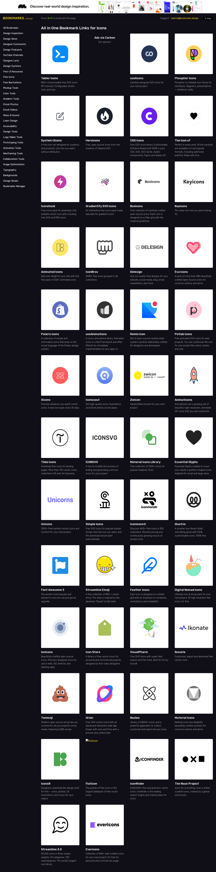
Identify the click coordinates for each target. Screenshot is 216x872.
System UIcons (51, 140)
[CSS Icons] (149, 116)
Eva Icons (181, 272)
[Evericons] (105, 825)
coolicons (136, 78)
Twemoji (47, 718)
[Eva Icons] (194, 247)
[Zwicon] (149, 375)
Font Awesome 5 (52, 590)
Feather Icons (139, 590)
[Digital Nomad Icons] (194, 565)
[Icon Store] (105, 627)
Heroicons (93, 140)
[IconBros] (105, 247)
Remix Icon (137, 334)
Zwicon (135, 400)
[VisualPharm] (149, 627)
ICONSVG (92, 462)
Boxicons (136, 206)
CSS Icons (137, 140)
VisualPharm (139, 652)
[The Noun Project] (194, 759)
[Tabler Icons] (60, 54)
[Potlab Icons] (194, 309)
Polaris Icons (50, 334)
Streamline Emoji (98, 590)
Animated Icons (52, 272)
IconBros (92, 272)
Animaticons (183, 400)
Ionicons (47, 652)
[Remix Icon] (149, 309)
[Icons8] (60, 759)
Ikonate (180, 652)
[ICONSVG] (105, 437)
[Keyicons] (194, 182)
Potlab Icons (183, 334)
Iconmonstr (138, 524)
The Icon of (182, 140)
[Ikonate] (194, 627)
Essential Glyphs (186, 462)
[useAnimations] (105, 309)
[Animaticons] (194, 375)
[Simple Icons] (105, 499)
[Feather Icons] (149, 565)
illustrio (180, 524)
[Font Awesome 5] (60, 565)
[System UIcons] (60, 116)
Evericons (92, 849)
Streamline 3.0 (51, 849)
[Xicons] (60, 375)
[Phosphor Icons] (194, 54)
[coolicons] (149, 54)
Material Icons (184, 718)
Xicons (45, 400)
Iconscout (93, 400)
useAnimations (96, 334)
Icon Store (93, 652)
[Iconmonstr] (149, 499)
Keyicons (181, 206)
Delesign (136, 272)
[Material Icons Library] (149, 437)
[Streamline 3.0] (60, 825)
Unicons (46, 524)
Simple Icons (94, 524)
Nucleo (135, 718)
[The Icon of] (194, 116)
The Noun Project (187, 783)
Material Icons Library (145, 462)
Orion (89, 718)
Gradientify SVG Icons (101, 206)
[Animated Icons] (60, 247)
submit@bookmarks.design (184, 18)
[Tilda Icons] (60, 437)
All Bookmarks (10, 27)
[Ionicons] (60, 627)
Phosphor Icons (185, 78)
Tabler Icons (49, 78)
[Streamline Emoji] (105, 565)
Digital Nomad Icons (188, 590)
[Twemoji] (60, 693)
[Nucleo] (149, 693)
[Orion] (105, 693)
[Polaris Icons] (60, 309)
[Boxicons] (149, 182)
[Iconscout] (105, 375)
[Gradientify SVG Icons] (105, 182)
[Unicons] (60, 499)
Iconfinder (137, 783)
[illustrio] (194, 499)
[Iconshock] (60, 182)
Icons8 (45, 783)
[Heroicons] (105, 116)
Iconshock (48, 206)
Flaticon (91, 783)
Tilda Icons (48, 462)
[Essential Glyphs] (194, 437)
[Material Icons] (194, 693)
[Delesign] (149, 247)
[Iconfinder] (149, 759)
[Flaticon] (106, 759)
